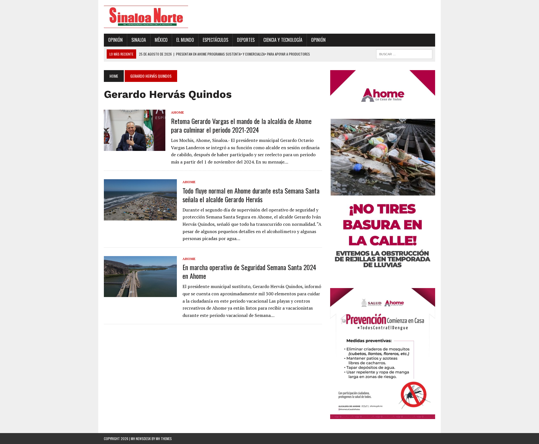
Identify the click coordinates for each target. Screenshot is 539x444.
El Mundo (185, 39)
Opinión (115, 39)
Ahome (177, 112)
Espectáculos (215, 39)
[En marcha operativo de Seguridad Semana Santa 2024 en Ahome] (140, 293)
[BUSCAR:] (404, 53)
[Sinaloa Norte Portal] (156, 17)
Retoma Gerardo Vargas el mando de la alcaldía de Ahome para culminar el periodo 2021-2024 (241, 125)
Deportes (246, 39)
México (161, 39)
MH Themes (164, 438)
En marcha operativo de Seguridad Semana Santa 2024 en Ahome (249, 271)
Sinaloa (138, 39)
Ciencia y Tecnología (282, 39)
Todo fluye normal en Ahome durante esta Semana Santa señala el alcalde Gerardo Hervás (250, 194)
